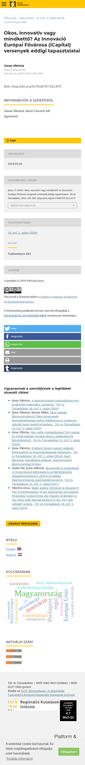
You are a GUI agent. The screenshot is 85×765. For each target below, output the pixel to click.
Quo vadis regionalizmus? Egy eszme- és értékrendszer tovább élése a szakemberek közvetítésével (46, 436)
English (11, 549)
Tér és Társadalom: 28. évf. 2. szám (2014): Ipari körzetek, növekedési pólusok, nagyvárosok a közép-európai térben (45, 458)
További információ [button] (19, 758)
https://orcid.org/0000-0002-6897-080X (23, 73)
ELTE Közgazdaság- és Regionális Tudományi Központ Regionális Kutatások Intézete (41, 693)
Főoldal (10, 18)
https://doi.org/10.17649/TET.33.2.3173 (36, 86)
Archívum (27, 18)
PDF (12, 140)
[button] (42, 328)
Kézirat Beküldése (23, 523)
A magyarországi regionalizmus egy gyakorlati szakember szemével (45, 402)
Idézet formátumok (23, 205)
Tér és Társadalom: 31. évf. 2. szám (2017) (42, 482)
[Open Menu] (4, 4)
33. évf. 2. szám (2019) (50, 18)
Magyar (12, 555)
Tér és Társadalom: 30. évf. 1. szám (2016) (38, 406)
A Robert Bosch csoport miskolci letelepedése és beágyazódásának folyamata (43, 450)
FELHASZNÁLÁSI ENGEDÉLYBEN (25, 315)
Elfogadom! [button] (69, 751)
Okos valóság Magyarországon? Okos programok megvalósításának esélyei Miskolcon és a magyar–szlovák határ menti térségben (45, 418)
